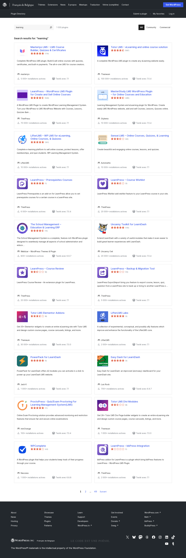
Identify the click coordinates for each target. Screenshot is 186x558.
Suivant (103, 491)
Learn (80, 512)
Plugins (47, 521)
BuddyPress (151, 525)
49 (95, 491)
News (13, 517)
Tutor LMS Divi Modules (124, 401)
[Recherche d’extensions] (51, 27)
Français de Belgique (46, 541)
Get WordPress (173, 5)
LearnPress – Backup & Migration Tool (133, 268)
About (13, 512)
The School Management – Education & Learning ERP (46, 226)
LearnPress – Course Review (47, 268)
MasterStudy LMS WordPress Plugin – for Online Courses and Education (131, 93)
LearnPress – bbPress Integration (130, 445)
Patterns (48, 525)
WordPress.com (152, 512)
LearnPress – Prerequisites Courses (51, 179)
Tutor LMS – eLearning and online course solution (139, 47)
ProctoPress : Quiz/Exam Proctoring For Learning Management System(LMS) (54, 403)
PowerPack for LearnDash (46, 357)
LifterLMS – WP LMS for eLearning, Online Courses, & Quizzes (51, 137)
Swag (114, 525)
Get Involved (117, 512)
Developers (83, 521)
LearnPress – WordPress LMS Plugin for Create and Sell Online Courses (51, 93)
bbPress (149, 521)
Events (114, 517)
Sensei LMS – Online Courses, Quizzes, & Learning (140, 135)
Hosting (14, 521)
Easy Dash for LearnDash (125, 357)
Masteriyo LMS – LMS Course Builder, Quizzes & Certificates (48, 49)
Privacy (14, 525)
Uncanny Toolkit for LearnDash (128, 224)
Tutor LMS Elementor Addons (48, 312)
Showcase (49, 512)
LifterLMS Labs (119, 312)
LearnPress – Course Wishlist (128, 179)
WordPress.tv (85, 525)
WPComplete (38, 445)
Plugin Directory (18, 14)
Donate (115, 521)
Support (81, 517)
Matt (147, 517)
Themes (48, 517)
